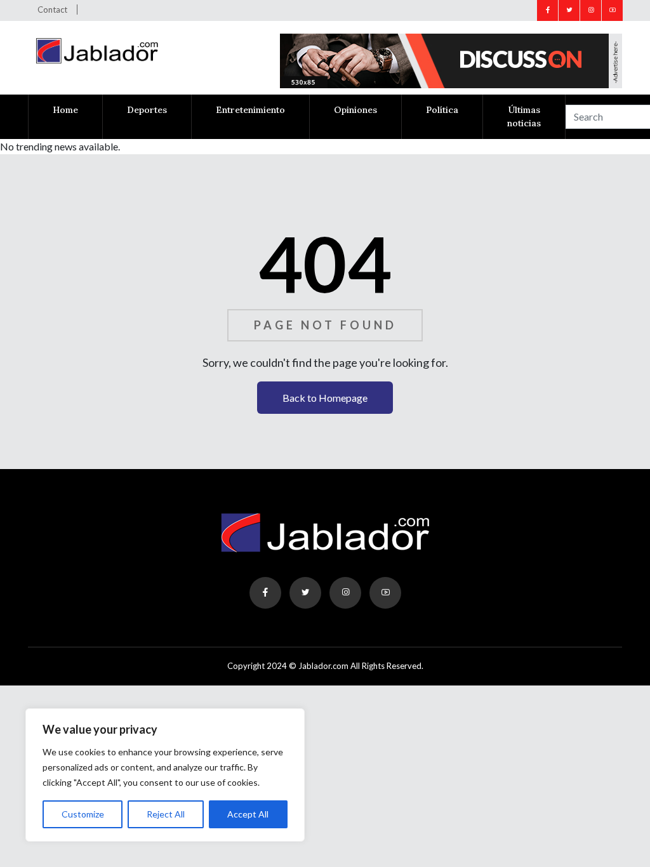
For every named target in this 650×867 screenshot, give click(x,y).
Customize (83, 814)
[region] (165, 775)
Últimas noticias (524, 116)
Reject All (166, 814)
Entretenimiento (250, 110)
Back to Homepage (325, 398)
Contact (52, 9)
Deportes (147, 110)
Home (65, 110)
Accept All (248, 814)
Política (442, 110)
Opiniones (355, 110)
